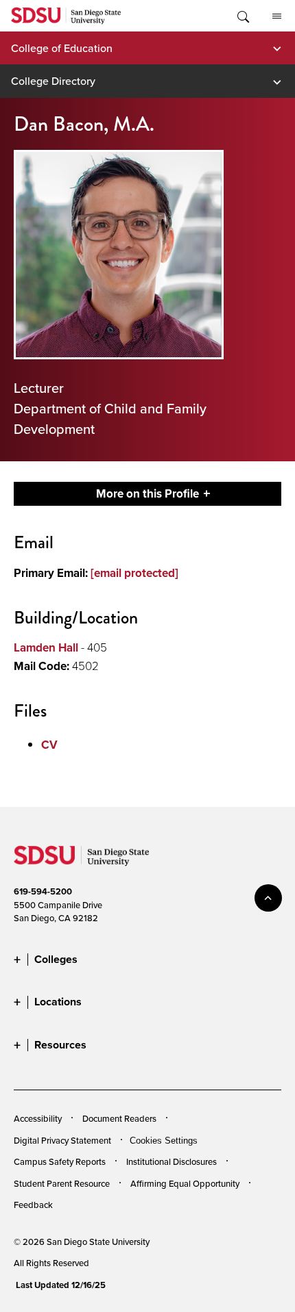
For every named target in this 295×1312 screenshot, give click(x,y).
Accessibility (38, 1118)
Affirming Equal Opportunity (184, 1183)
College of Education (62, 47)
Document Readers (119, 1118)
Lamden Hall (46, 647)
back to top (268, 898)
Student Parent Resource (62, 1183)
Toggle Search (242, 15)
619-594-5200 (43, 891)
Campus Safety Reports (60, 1161)
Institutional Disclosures (171, 1161)
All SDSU (276, 15)
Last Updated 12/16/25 (61, 1284)
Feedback (33, 1204)
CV (49, 745)
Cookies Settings (164, 1141)
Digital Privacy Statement (62, 1140)
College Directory (53, 80)
